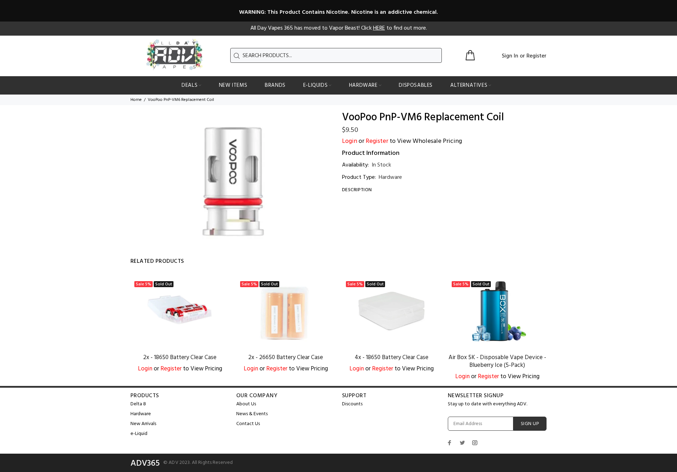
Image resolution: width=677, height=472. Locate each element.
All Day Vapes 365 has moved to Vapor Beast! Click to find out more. (338, 28)
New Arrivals (143, 424)
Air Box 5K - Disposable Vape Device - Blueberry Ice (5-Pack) (497, 361)
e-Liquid (138, 434)
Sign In (510, 56)
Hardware (390, 177)
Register (536, 56)
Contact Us (248, 424)
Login (349, 141)
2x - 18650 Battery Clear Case (179, 357)
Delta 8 (138, 404)
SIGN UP (530, 424)
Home (136, 99)
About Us (246, 404)
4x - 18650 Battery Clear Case (391, 357)
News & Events (252, 414)
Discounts (352, 404)
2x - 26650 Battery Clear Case (285, 357)
